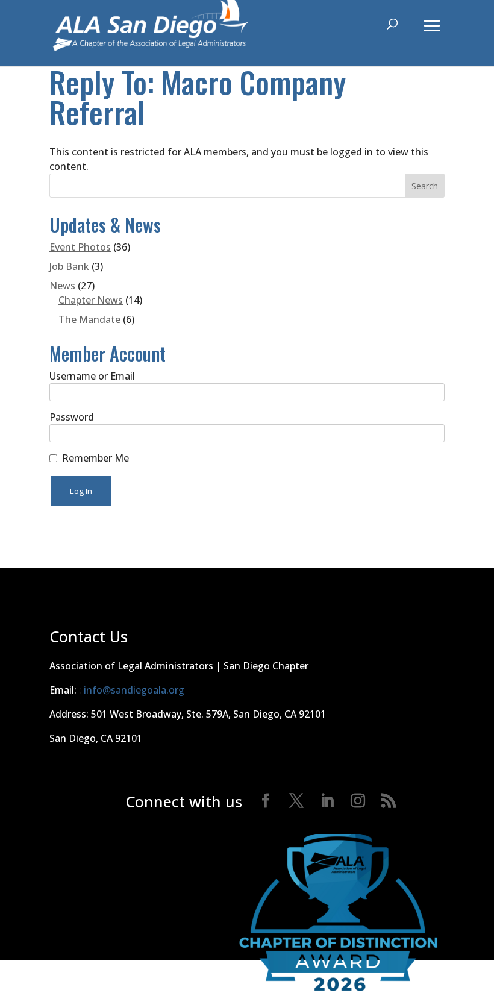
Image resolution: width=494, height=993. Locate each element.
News (62, 285)
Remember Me (95, 458)
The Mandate (89, 319)
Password (71, 417)
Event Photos (80, 247)
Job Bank (69, 266)
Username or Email (92, 376)
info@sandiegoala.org (134, 690)
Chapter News (90, 300)
